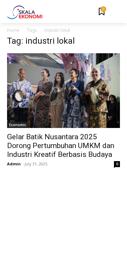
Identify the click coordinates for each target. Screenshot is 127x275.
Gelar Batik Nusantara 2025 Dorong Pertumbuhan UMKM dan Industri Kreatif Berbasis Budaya (60, 146)
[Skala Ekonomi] (24, 12)
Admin (14, 163)
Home (13, 30)
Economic (17, 124)
